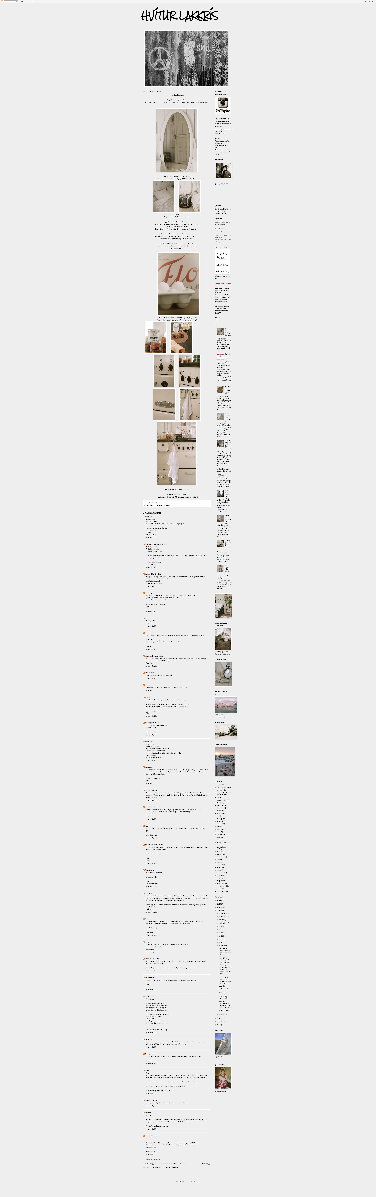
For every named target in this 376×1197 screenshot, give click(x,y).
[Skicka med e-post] (149, 502)
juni (220, 933)
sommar (219, 862)
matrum (220, 840)
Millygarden (149, 1054)
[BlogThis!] (151, 502)
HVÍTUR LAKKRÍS (180, 15)
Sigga (147, 826)
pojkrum (220, 851)
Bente (147, 1070)
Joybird (147, 1039)
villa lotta (148, 673)
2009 (219, 1022)
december (222, 913)
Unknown (148, 633)
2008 (219, 1025)
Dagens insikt (222, 800)
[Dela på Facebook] (154, 502)
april (221, 939)
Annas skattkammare (152, 656)
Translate (222, 134)
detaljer (220, 803)
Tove (146, 618)
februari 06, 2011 (152, 1154)
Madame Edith (150, 1100)
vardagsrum (221, 886)
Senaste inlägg (149, 1164)
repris (219, 859)
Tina (146, 685)
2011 (219, 910)
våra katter (221, 891)
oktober (222, 920)
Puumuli (148, 870)
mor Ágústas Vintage (164, 505)
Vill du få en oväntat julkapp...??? (228, 390)
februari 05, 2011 (152, 990)
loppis (219, 837)
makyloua (148, 942)
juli (220, 929)
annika (147, 767)
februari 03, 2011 (152, 537)
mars (221, 942)
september (223, 923)
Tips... (219, 867)
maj (220, 936)
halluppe (220, 819)
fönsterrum (221, 808)
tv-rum (219, 875)
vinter (219, 889)
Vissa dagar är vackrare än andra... (224, 988)
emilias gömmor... (151, 723)
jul (218, 826)
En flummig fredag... (228, 331)
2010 (219, 1018)
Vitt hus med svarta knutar (154, 845)
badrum (219, 790)
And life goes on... (225, 1010)
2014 (219, 901)
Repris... (228, 490)
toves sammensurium (152, 807)
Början (219, 797)
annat (219, 785)
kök (218, 832)
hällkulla (148, 977)
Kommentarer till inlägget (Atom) (167, 1167)
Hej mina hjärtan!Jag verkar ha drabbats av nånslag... (224, 961)
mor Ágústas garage (224, 842)
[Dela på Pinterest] (156, 502)
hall (218, 816)
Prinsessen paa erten (152, 959)
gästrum (220, 813)
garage (219, 810)
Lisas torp (148, 593)
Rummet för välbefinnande (154, 544)
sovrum (219, 865)
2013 (219, 904)
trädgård (220, 873)
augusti (222, 926)
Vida (146, 697)
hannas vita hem (150, 1136)
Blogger (196, 1182)
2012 (219, 907)
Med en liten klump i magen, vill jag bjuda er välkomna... (224, 471)
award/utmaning (223, 787)
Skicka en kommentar (153, 1159)
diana (147, 1112)
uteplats (220, 881)
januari (222, 1014)
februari (222, 946)
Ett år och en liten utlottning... (228, 417)
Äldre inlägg (205, 1164)
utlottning (220, 883)
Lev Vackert (221, 834)
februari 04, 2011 (152, 887)
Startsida (177, 1164)
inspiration (220, 821)
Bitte (147, 893)
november (222, 916)
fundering (153, 505)
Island (219, 824)
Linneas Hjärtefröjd (152, 574)
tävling (219, 878)
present (219, 854)
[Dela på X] (153, 502)
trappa (219, 870)
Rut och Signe (150, 790)
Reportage (220, 857)
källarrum (220, 829)
